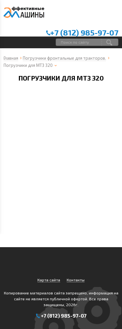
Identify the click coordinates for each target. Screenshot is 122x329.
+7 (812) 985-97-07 (84, 32)
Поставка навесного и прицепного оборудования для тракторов (24, 14)
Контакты (76, 279)
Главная (11, 58)
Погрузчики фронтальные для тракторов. (64, 58)
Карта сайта (48, 279)
